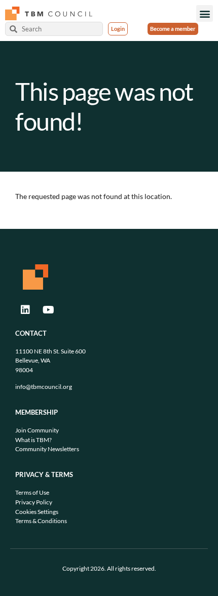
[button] (204, 13)
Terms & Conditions (41, 521)
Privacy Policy (33, 502)
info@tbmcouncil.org (43, 386)
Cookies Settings (36, 511)
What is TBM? (33, 439)
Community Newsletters (47, 449)
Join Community (37, 430)
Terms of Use (32, 492)
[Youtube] (48, 310)
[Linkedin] (25, 310)
